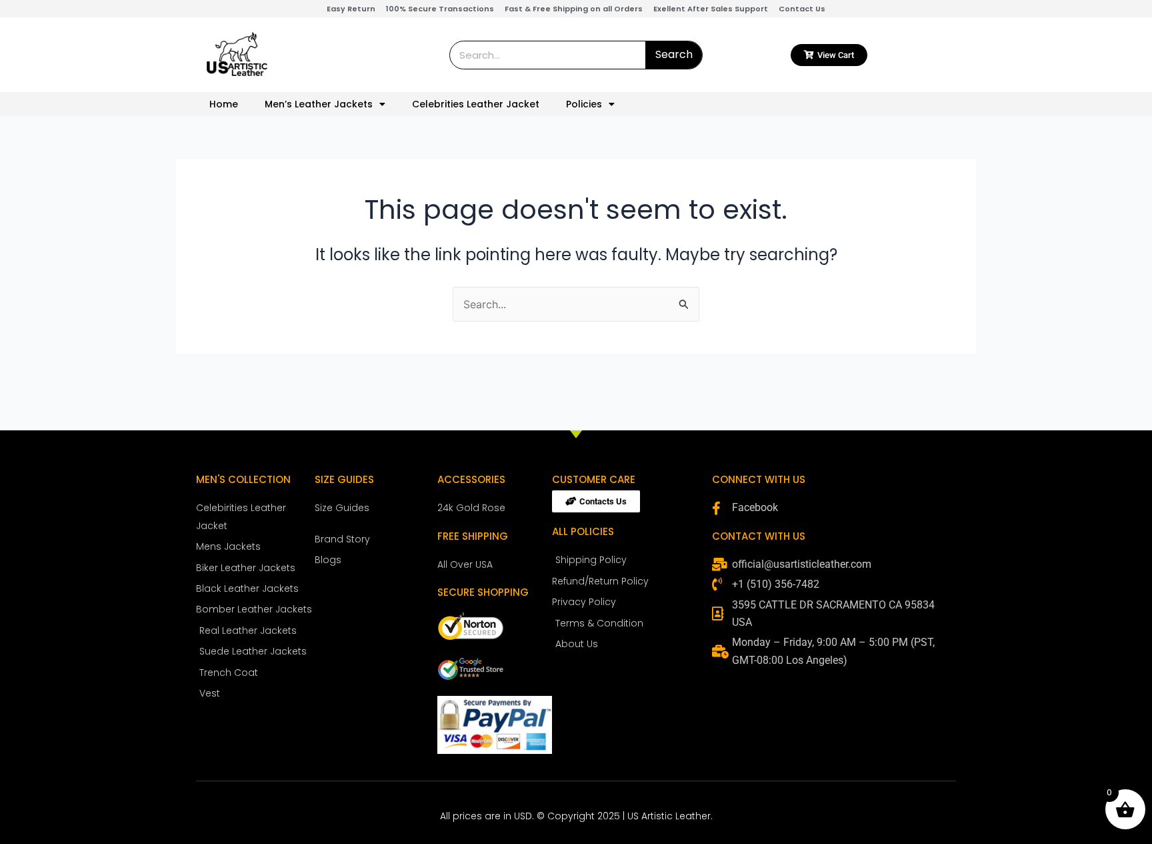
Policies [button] (584, 104)
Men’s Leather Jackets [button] (319, 104)
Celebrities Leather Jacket (475, 104)
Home (223, 104)
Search (674, 54)
